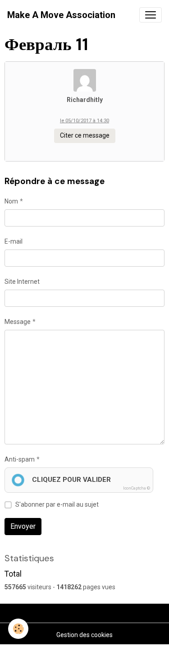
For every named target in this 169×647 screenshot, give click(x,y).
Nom (11, 201)
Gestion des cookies (84, 634)
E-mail (14, 241)
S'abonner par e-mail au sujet (57, 504)
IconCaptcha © (136, 488)
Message (18, 321)
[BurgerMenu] (150, 15)
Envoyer (23, 526)
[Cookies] (18, 629)
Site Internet (22, 281)
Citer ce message (85, 135)
